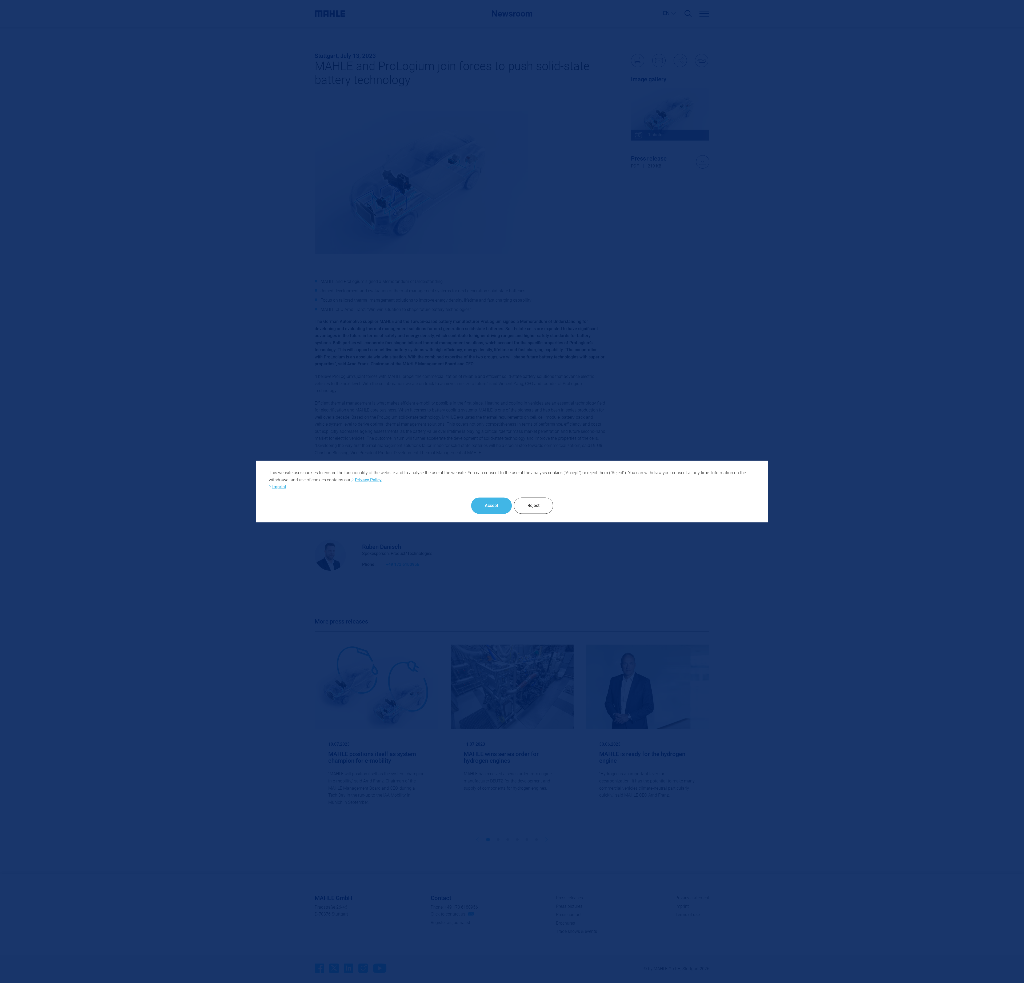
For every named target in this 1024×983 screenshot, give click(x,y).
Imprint (279, 486)
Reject (533, 505)
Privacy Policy (368, 479)
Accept (491, 505)
